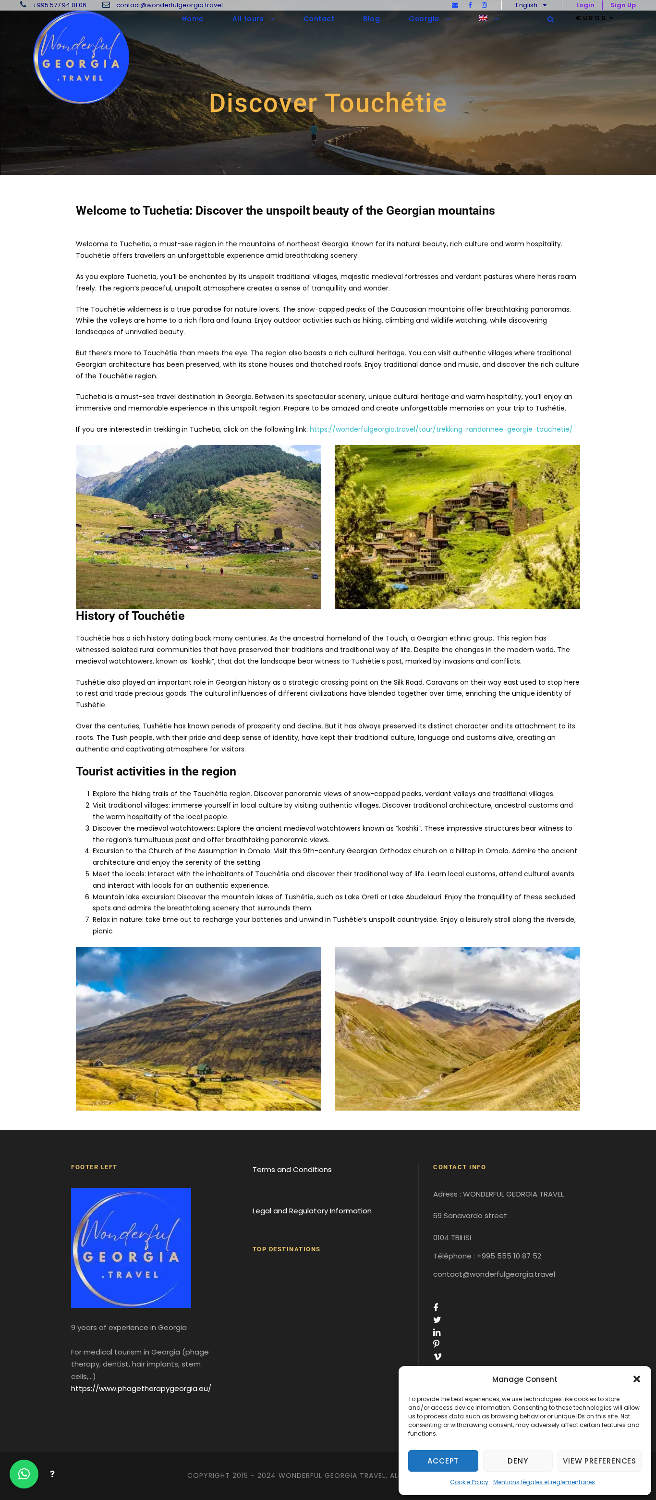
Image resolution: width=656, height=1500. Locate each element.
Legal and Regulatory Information (312, 1211)
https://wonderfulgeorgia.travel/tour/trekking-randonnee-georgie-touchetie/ (441, 429)
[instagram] (484, 5)
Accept (443, 1461)
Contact (319, 19)
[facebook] (470, 5)
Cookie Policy (469, 1482)
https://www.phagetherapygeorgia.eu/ (141, 1388)
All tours (248, 19)
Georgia (424, 19)
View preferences (599, 1461)
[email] (455, 5)
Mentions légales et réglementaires (544, 1482)
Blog (371, 19)
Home (193, 19)
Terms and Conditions (292, 1169)
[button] (637, 1379)
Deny (518, 1461)
